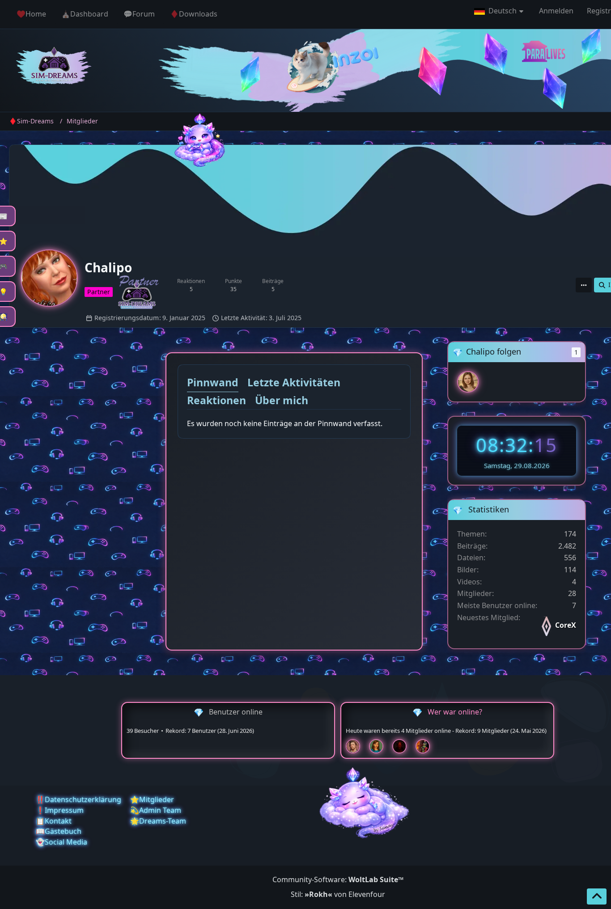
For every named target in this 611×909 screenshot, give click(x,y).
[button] (499, 11)
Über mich (281, 400)
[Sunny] (468, 382)
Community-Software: (337, 879)
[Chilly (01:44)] (379, 746)
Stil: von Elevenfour (338, 894)
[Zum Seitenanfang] (597, 896)
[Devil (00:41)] (403, 746)
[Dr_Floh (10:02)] (356, 746)
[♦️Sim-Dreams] (54, 67)
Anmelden (556, 11)
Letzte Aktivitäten (293, 382)
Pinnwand (212, 382)
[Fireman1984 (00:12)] (426, 746)
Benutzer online (236, 712)
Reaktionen (216, 400)
